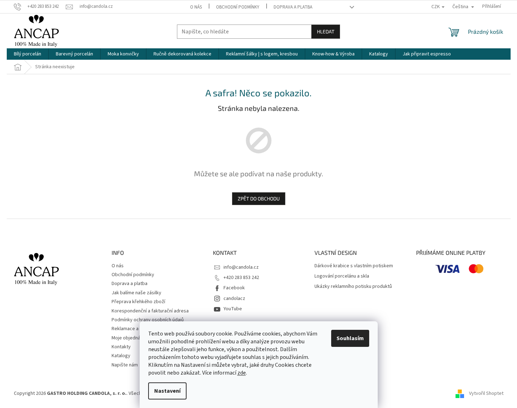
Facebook (234, 287)
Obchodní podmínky (237, 7)
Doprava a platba (293, 7)
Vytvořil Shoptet (486, 393)
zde (241, 373)
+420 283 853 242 (241, 277)
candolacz (234, 298)
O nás (196, 7)
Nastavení (167, 391)
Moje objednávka (130, 338)
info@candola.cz (241, 267)
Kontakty (121, 346)
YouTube (233, 308)
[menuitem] (27, 54)
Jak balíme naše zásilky (136, 292)
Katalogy (121, 355)
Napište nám (125, 365)
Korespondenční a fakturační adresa (150, 311)
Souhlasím (350, 338)
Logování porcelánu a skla (341, 276)
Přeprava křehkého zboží (138, 301)
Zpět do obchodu (259, 198)
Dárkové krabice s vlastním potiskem (353, 266)
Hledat (325, 31)
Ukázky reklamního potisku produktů (353, 286)
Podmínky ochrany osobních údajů (148, 319)
